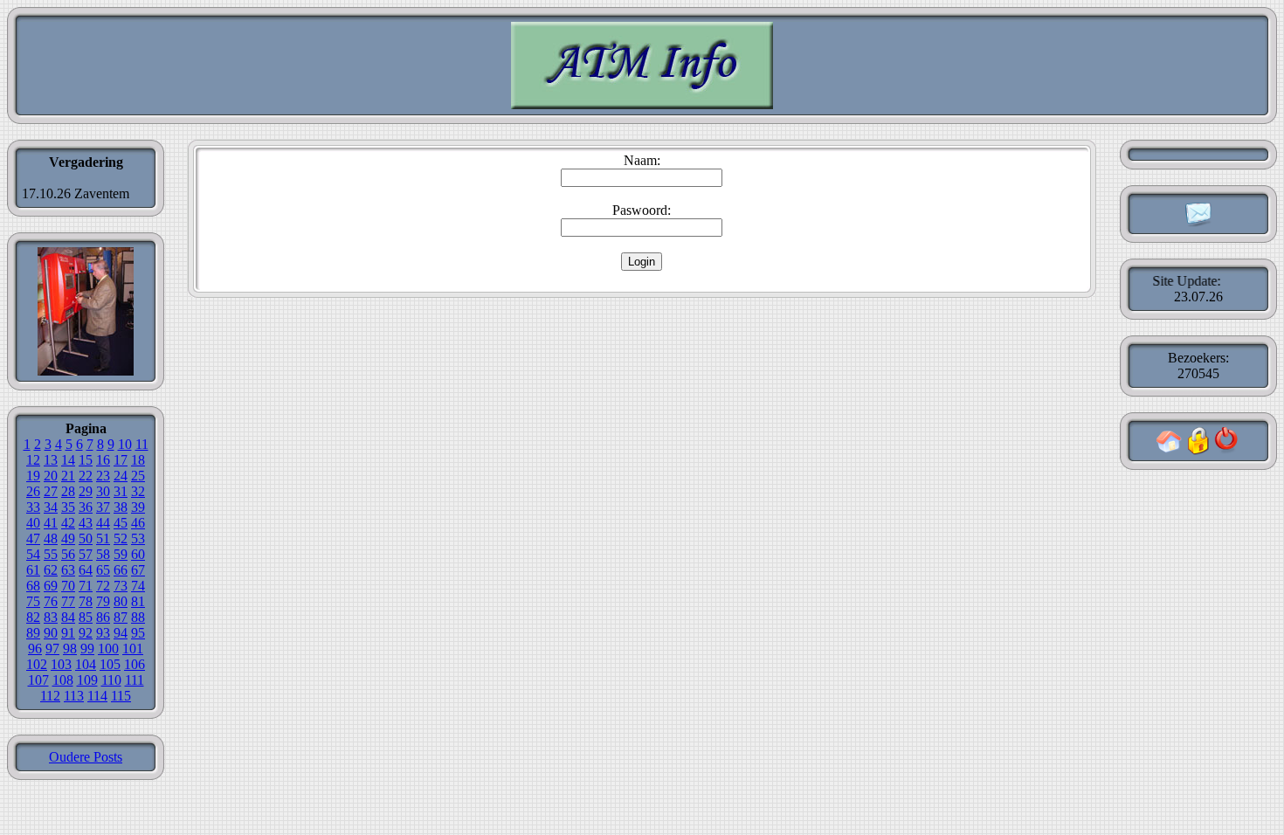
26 (33, 491)
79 (103, 601)
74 (138, 585)
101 (132, 648)
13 (51, 459)
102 (36, 664)
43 (86, 522)
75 (33, 601)
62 (51, 569)
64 (86, 569)
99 (87, 648)
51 (103, 538)
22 (86, 475)
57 (86, 554)
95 (138, 632)
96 (35, 648)
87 (121, 617)
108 (62, 680)
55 (51, 554)
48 (51, 538)
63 (68, 569)
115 (121, 695)
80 (121, 601)
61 (33, 569)
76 (51, 601)
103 (61, 664)
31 (121, 491)
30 (103, 491)
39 (138, 507)
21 (68, 475)
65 (103, 569)
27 (51, 491)
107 (38, 680)
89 (33, 632)
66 (121, 569)
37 (103, 507)
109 (87, 680)
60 (138, 554)
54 (33, 554)
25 (138, 475)
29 (86, 491)
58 (103, 554)
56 (68, 554)
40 (33, 522)
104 (85, 664)
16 (103, 459)
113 (74, 695)
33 (33, 507)
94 (121, 632)
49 (68, 538)
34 (51, 507)
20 (51, 475)
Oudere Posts (85, 756)
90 (51, 632)
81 (138, 601)
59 (121, 554)
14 (68, 459)
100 (108, 648)
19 (33, 475)
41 (51, 522)
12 (33, 459)
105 (110, 664)
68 (33, 585)
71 (86, 585)
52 (121, 538)
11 (141, 444)
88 (138, 617)
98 (70, 648)
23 (103, 475)
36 (86, 507)
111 (134, 680)
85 (86, 617)
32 (138, 491)
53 (138, 538)
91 (68, 632)
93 (103, 632)
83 (51, 617)
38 (121, 507)
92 (86, 632)
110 (111, 680)
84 (68, 617)
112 (50, 695)
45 (121, 522)
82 (33, 617)
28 (68, 491)
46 (138, 522)
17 (121, 459)
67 (138, 569)
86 (103, 617)
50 (86, 538)
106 (134, 664)
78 (86, 601)
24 (121, 475)
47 (33, 538)
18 (138, 459)
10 (125, 444)
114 (97, 695)
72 (103, 585)
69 (51, 585)
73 (121, 585)
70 (68, 585)
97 (52, 648)
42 (68, 522)
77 (68, 601)
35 (68, 507)
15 (86, 459)
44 (103, 522)
